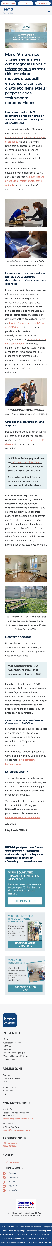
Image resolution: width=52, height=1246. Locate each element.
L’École (5, 1039)
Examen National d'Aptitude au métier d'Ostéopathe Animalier (25, 181)
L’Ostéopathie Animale (13, 1042)
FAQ (4, 1094)
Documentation (9, 3)
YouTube (13, 1185)
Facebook (13, 1173)
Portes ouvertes (10, 1087)
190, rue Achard (10, 1143)
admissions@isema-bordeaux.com (18, 1118)
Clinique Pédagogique (25, 66)
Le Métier (7, 1046)
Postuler (6, 1075)
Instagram (13, 1177)
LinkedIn (13, 1190)
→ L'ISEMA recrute (11, 1162)
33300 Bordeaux (10, 1146)
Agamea (47, 1231)
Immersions (8, 1090)
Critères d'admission (12, 1078)
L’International (9, 1059)
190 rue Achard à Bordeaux (26, 462)
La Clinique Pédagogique (14, 1052)
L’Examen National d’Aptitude (16, 1056)
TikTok (12, 1181)
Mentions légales (16, 1231)
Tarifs (5, 1081)
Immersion (43, 3)
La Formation (8, 1049)
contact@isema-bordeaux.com (16, 1130)
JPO (25, 3)
